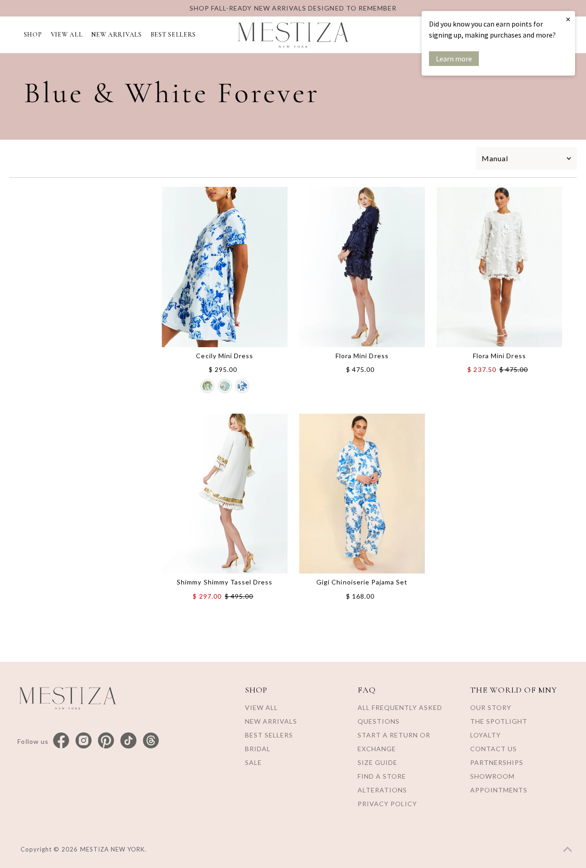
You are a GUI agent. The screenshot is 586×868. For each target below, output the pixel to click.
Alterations (382, 790)
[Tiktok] (128, 740)
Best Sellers (269, 735)
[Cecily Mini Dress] (225, 267)
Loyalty (485, 735)
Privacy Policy (387, 804)
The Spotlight (498, 721)
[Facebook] (61, 740)
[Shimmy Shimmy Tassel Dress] (225, 494)
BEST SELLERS (173, 34)
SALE (253, 762)
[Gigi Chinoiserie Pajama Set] (362, 494)
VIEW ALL (67, 34)
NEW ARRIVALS (116, 34)
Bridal (258, 749)
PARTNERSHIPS (496, 762)
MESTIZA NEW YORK (112, 849)
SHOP (33, 34)
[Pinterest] (106, 740)
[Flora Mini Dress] (362, 267)
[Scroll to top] (568, 850)
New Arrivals (271, 721)
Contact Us (493, 749)
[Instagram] (83, 740)
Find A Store (382, 776)
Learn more (454, 58)
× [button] (568, 19)
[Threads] (151, 740)
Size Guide (377, 762)
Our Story (490, 707)
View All (261, 707)
